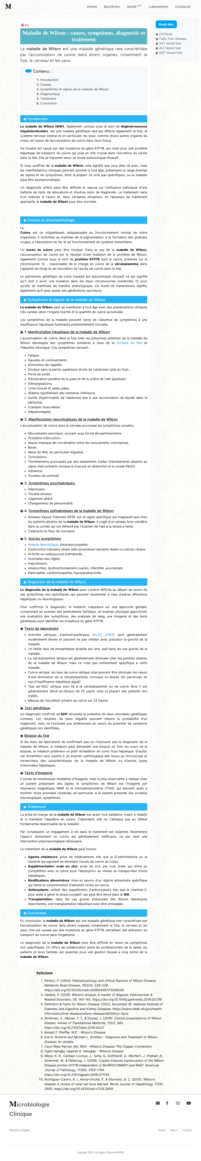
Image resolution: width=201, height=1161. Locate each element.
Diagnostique (50, 94)
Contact (187, 1130)
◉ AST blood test (168, 43)
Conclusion (48, 103)
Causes (45, 84)
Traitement (48, 98)
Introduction (49, 80)
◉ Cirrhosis (163, 34)
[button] (156, 1102)
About (173, 1130)
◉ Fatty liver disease (170, 39)
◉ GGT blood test (168, 53)
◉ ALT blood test (168, 48)
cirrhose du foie (129, 343)
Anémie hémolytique (43, 545)
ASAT (109, 635)
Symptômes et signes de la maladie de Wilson (74, 89)
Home (161, 1130)
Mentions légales (19, 1130)
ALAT (97, 635)
